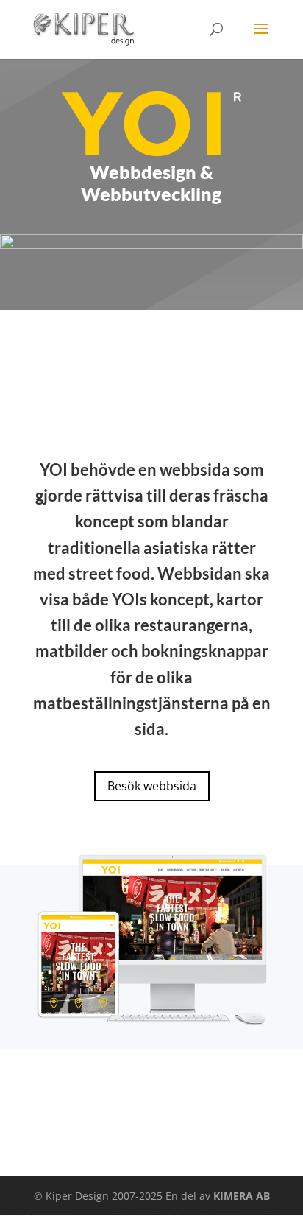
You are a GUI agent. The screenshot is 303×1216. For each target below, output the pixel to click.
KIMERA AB (241, 1196)
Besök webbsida (151, 786)
